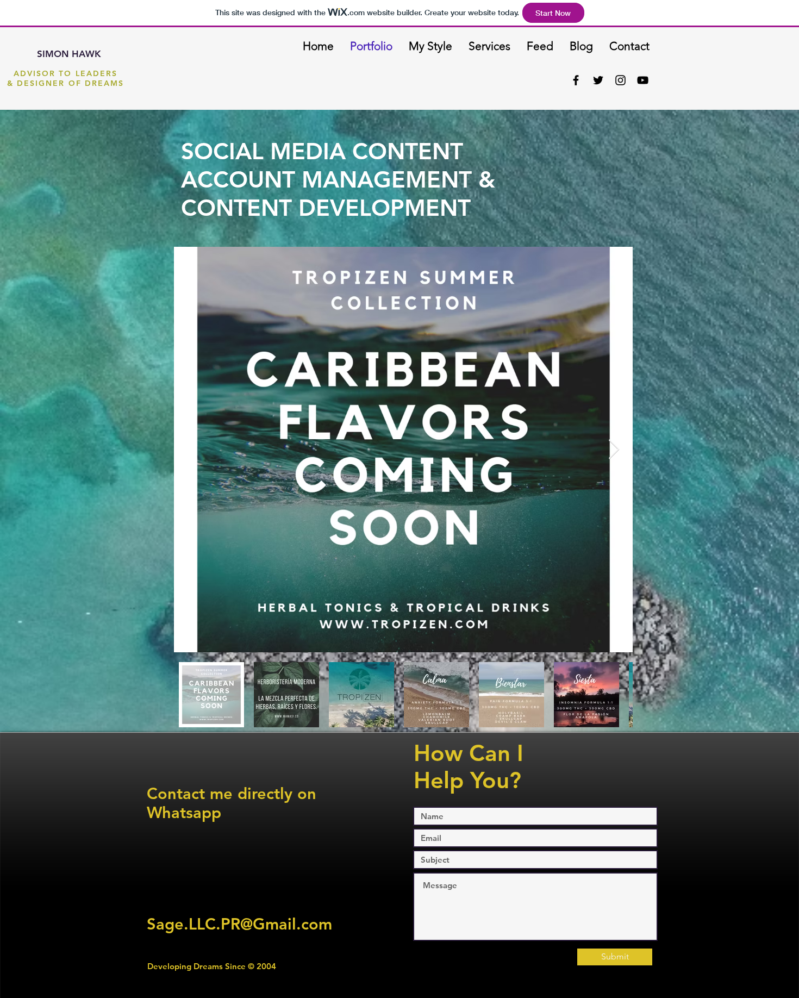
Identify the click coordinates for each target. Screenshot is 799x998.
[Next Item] (614, 449)
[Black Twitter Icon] (598, 80)
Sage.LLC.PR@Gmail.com (239, 923)
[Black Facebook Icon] (576, 80)
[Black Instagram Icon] (620, 80)
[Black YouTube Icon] (643, 80)
